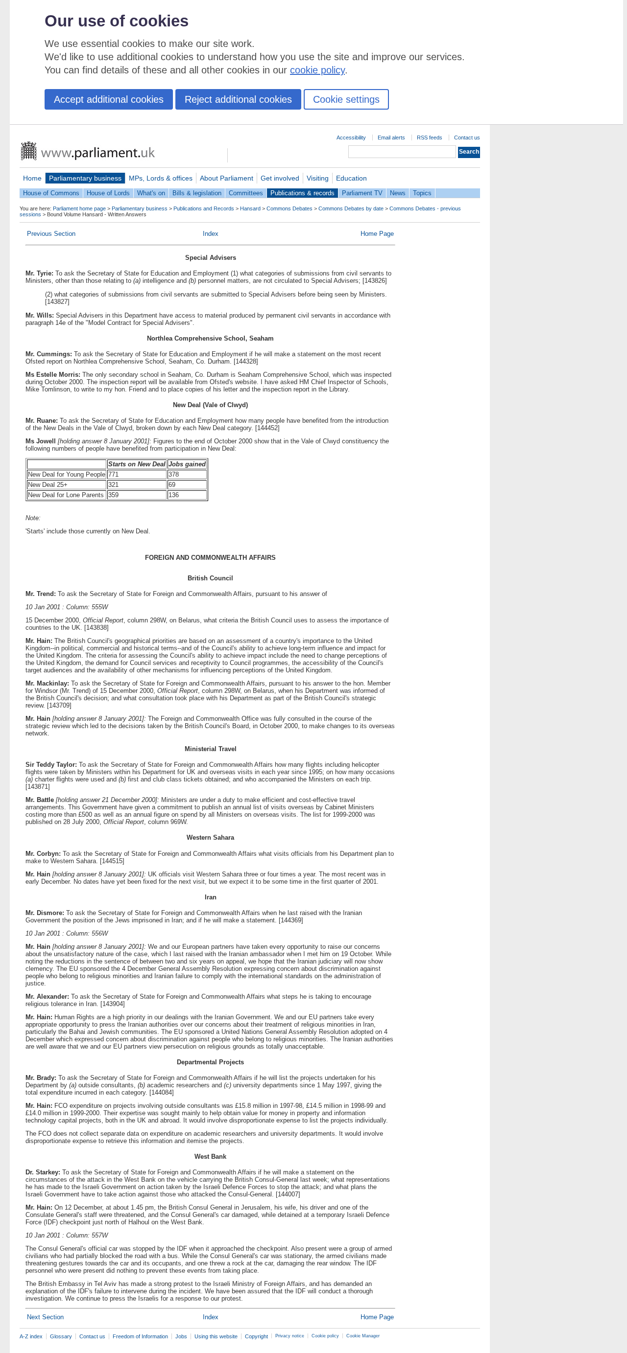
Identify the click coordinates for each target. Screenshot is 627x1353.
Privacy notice (289, 1335)
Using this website (216, 1336)
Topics (422, 193)
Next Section (45, 1317)
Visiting (318, 178)
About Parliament (226, 178)
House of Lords (108, 193)
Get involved (280, 178)
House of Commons (51, 193)
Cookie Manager (363, 1335)
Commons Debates (289, 208)
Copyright (256, 1336)
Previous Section (51, 233)
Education (351, 178)
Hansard (250, 208)
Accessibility (351, 137)
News (398, 193)
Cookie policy (325, 1335)
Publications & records (302, 193)
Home (32, 178)
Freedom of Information (140, 1336)
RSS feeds (429, 137)
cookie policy (317, 70)
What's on (151, 193)
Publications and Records (203, 208)
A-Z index (31, 1336)
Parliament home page (79, 208)
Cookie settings (346, 99)
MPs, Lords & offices (161, 178)
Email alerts (391, 137)
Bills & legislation (196, 193)
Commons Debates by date (351, 208)
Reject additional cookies (238, 99)
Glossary (61, 1336)
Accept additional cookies (109, 99)
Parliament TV (362, 193)
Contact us (467, 137)
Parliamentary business (85, 178)
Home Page (377, 233)
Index (210, 233)
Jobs (181, 1336)
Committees (246, 193)
